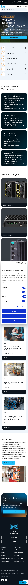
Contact (16, 549)
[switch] (24, 292)
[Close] (26, 2)
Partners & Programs (7, 558)
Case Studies (5, 561)
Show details (20, 306)
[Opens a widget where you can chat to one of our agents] (23, 582)
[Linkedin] (2, 580)
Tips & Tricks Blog (19, 558)
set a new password (21, 2)
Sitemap (3, 576)
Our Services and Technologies (9, 87)
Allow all (14, 311)
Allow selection (14, 316)
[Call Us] (15, 6)
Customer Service (19, 561)
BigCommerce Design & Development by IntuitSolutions (12, 573)
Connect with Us (14, 511)
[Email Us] (18, 6)
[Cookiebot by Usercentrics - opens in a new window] (17, 263)
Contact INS (14, 537)
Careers (3, 555)
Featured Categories (11, 174)
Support (14, 541)
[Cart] (23, 6)
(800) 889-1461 (14, 533)
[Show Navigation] (26, 6)
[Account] (20, 6)
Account (16, 555)
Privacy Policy (8, 576)
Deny (14, 320)
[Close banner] (25, 263)
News (3, 552)
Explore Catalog (18, 552)
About (3, 549)
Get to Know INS (8, 463)
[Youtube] (6, 580)
